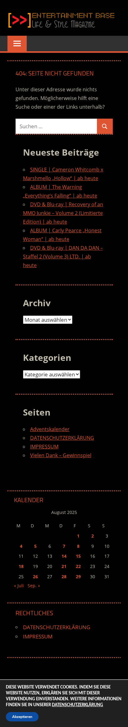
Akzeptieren (22, 716)
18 (21, 566)
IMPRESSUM (44, 446)
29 (78, 576)
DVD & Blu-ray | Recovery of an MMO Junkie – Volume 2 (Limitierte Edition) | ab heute (63, 213)
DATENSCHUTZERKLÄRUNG (62, 437)
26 (35, 576)
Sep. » (34, 585)
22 (78, 566)
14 (64, 556)
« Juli (19, 585)
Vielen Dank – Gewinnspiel (60, 455)
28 (64, 576)
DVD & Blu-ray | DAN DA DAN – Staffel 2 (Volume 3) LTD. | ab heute (63, 256)
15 (78, 556)
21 (64, 566)
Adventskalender (50, 429)
